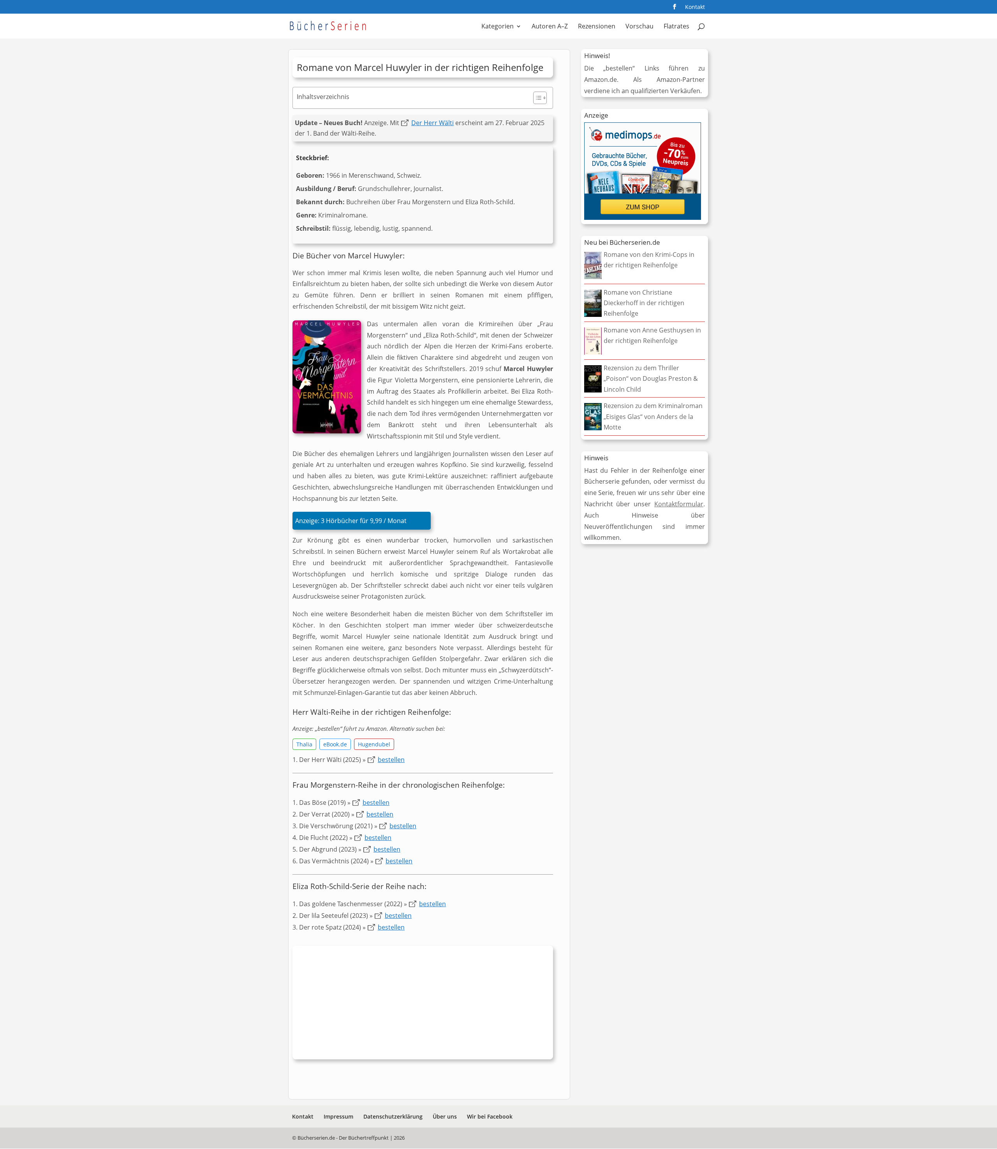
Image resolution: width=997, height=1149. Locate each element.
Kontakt (695, 7)
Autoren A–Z (550, 26)
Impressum (338, 1116)
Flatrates (676, 26)
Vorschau (639, 26)
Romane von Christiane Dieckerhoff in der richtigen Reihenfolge (644, 303)
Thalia (304, 744)
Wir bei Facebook (490, 1116)
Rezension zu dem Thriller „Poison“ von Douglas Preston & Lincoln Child (651, 378)
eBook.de (335, 744)
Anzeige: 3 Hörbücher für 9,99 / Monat (351, 520)
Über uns (445, 1116)
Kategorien (497, 26)
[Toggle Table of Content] (536, 97)
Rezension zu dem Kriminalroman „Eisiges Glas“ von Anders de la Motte (653, 416)
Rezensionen (596, 26)
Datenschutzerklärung (393, 1116)
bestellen (391, 759)
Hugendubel (374, 744)
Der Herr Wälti (432, 122)
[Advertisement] (423, 1004)
